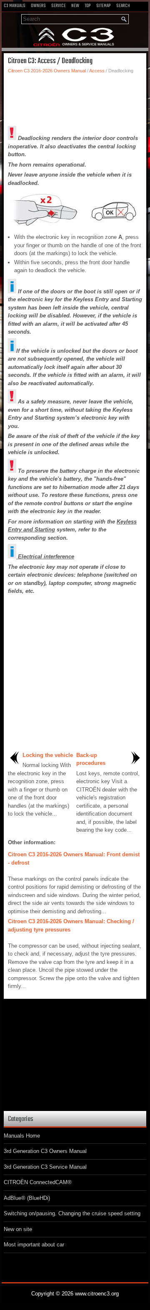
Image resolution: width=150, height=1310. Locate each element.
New (75, 6)
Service (58, 6)
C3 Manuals (14, 6)
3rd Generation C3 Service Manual (45, 1167)
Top (88, 6)
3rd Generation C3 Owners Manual (45, 1151)
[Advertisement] (75, 99)
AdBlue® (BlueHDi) (27, 1198)
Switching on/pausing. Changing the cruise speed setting (72, 1213)
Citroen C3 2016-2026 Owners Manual (47, 70)
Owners (38, 6)
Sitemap (103, 6)
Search (123, 6)
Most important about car (34, 1244)
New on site (18, 1229)
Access (97, 70)
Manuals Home (22, 1136)
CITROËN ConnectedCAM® (38, 1182)
